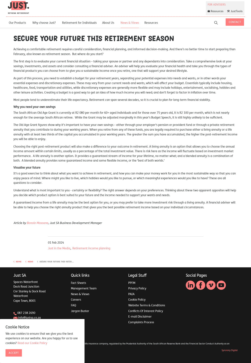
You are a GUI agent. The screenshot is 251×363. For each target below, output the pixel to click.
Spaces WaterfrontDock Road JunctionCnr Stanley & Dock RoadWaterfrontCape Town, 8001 (29, 291)
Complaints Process (141, 322)
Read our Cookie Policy (32, 343)
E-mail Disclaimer (140, 316)
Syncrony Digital (230, 350)
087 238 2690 (26, 313)
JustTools (237, 11)
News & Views (130, 23)
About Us (108, 23)
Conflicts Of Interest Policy (145, 311)
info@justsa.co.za (29, 318)
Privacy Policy (137, 288)
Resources (151, 23)
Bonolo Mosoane (37, 223)
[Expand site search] (216, 22)
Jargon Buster (80, 311)
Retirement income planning (91, 248)
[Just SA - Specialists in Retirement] (18, 7)
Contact (235, 22)
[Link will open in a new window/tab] (190, 285)
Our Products (17, 23)
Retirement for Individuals (79, 23)
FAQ (73, 305)
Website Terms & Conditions (146, 305)
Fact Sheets (78, 283)
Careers (76, 300)
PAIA (131, 294)
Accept (14, 353)
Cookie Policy (137, 300)
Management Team (84, 288)
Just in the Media (59, 248)
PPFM (131, 283)
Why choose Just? (44, 23)
